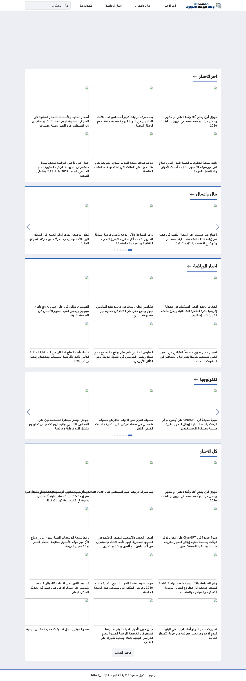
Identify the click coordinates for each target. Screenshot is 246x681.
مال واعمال (206, 194)
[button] (130, 250)
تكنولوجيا (208, 379)
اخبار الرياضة (205, 265)
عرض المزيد (123, 652)
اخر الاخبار (208, 76)
